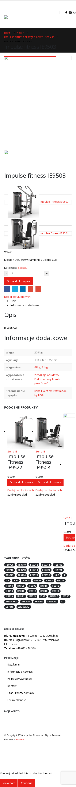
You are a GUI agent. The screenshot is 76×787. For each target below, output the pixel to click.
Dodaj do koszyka (18, 281)
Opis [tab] (13, 301)
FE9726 (34, 575)
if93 (16, 580)
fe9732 (46, 575)
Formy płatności (17, 700)
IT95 (42, 596)
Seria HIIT (11, 601)
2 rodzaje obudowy (46, 375)
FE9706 (9, 564)
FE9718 (22, 570)
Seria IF (26, 601)
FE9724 (22, 575)
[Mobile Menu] (8, 10)
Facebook (7, 289)
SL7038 (9, 606)
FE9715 (58, 564)
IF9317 (32, 591)
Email (38, 289)
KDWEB (20, 739)
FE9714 (46, 564)
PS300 (65, 596)
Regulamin (13, 664)
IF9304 (9, 585)
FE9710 (22, 564)
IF (64, 575)
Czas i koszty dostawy (20, 692)
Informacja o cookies (20, 671)
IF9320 (9, 596)
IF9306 (32, 585)
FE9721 (58, 570)
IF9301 (37, 580)
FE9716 (9, 570)
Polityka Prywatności (19, 678)
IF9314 (9, 591)
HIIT (56, 575)
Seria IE (22, 268)
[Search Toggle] (54, 14)
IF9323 (32, 596)
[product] (21, 431)
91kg (45, 367)
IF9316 (20, 591)
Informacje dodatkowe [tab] (25, 305)
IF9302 (49, 580)
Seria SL (52, 601)
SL (62, 601)
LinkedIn (23, 289)
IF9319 (55, 591)
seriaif (39, 601)
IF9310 (43, 585)
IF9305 (20, 585)
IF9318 (43, 591)
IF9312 (55, 585)
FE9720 (46, 570)
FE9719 (34, 570)
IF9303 (60, 580)
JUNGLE (54, 596)
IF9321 (20, 596)
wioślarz (24, 606)
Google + (30, 289)
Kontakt (11, 686)
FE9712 (34, 564)
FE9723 (9, 575)
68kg (37, 367)
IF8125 (26, 580)
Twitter (15, 289)
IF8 (7, 580)
